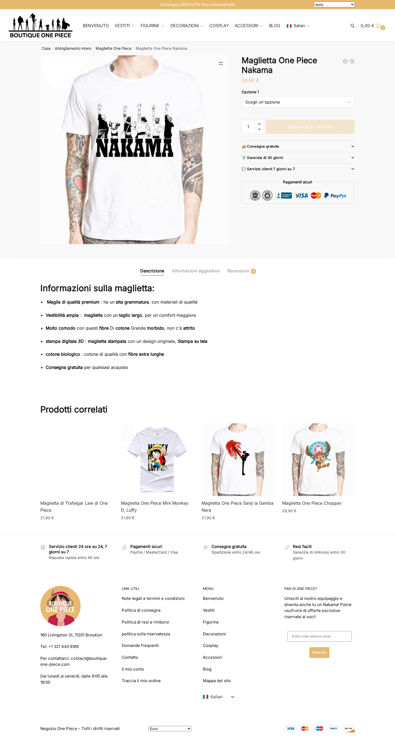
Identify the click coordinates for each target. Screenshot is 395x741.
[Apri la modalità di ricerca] (355, 25)
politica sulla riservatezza (146, 633)
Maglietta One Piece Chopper (312, 503)
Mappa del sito (217, 680)
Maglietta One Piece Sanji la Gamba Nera (238, 506)
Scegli (76, 528)
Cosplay (210, 645)
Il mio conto (133, 669)
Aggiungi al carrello (310, 126)
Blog (207, 669)
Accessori (212, 657)
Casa (46, 48)
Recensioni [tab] (238, 270)
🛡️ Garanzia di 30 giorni (262, 157)
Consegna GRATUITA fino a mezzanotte (197, 4)
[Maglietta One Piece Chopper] (318, 459)
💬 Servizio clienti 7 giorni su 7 (268, 169)
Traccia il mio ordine (141, 680)
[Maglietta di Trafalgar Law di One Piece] (76, 459)
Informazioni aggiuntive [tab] (196, 270)
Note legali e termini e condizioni (153, 598)
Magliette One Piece (113, 48)
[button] (221, 63)
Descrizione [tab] (152, 270)
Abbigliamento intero (73, 48)
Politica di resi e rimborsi (145, 622)
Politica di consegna (141, 610)
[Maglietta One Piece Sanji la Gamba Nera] (238, 459)
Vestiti (209, 610)
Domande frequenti (140, 645)
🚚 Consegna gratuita (260, 146)
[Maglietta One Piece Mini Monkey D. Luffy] (157, 459)
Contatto (130, 657)
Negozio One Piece (58, 728)
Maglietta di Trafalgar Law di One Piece (74, 506)
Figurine (211, 622)
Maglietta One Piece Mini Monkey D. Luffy (154, 506)
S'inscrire (319, 652)
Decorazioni (214, 633)
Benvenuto (213, 598)
